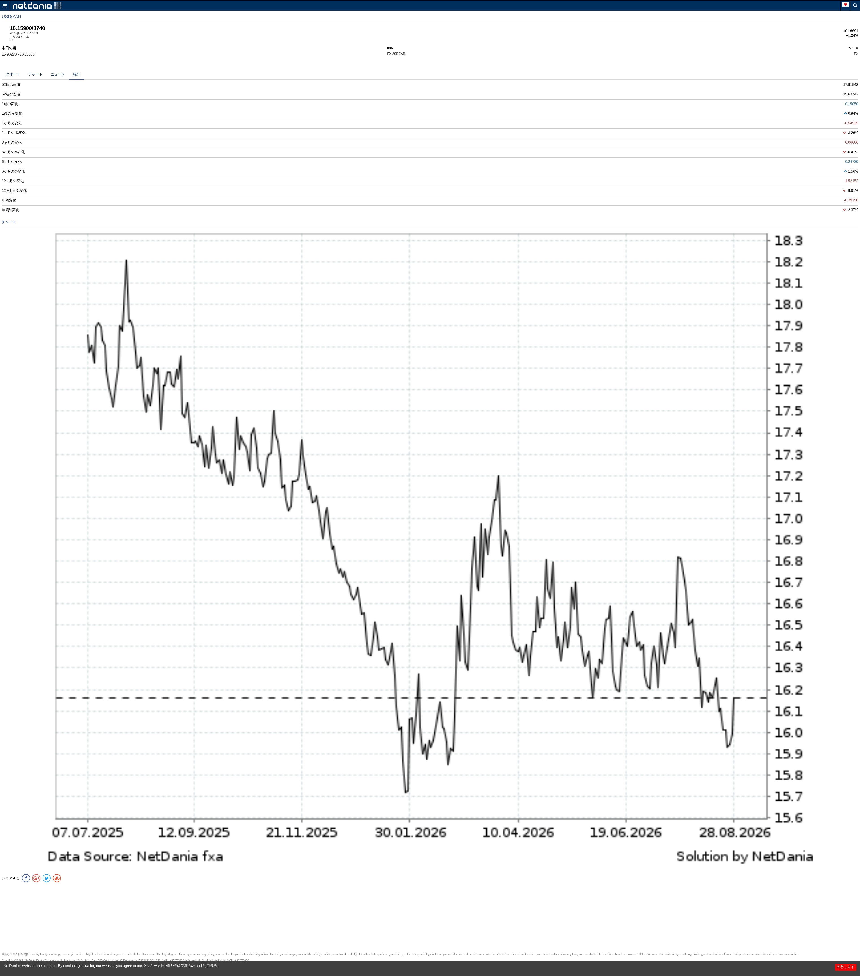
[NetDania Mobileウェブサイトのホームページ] (37, 5)
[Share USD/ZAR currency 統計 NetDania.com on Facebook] (26, 878)
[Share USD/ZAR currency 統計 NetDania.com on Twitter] (46, 878)
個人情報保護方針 (180, 966)
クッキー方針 (153, 966)
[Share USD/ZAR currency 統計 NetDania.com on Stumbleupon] (56, 878)
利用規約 (210, 966)
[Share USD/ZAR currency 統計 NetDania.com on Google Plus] (36, 878)
